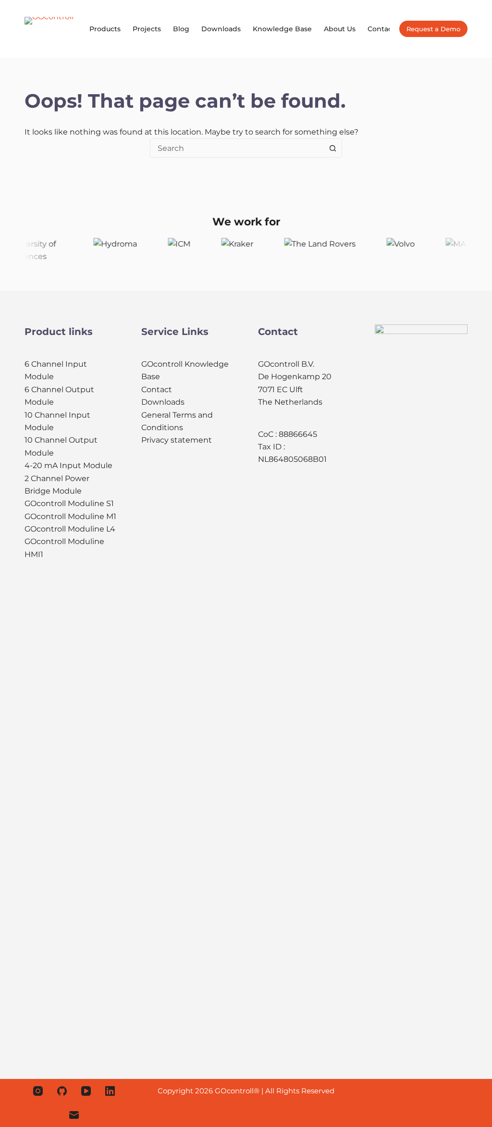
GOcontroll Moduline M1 (70, 516)
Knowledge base (282, 29)
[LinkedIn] (110, 1091)
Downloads (221, 29)
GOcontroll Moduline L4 (70, 528)
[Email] (74, 1115)
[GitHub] (62, 1091)
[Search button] (332, 148)
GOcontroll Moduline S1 (69, 503)
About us (340, 29)
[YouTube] (86, 1091)
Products (105, 29)
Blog (181, 29)
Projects (147, 29)
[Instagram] (38, 1091)
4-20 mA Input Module (68, 465)
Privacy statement (176, 440)
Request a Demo (433, 29)
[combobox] (236, 148)
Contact (381, 29)
